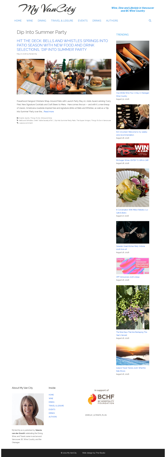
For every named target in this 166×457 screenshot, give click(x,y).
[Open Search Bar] (150, 20)
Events (21, 118)
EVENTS (83, 20)
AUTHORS (112, 20)
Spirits (27, 118)
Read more (49, 111)
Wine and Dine (46, 118)
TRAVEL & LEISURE (62, 20)
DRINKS (96, 20)
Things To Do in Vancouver (101, 120)
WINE (29, 20)
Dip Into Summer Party (63, 120)
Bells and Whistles (26, 120)
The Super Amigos (83, 120)
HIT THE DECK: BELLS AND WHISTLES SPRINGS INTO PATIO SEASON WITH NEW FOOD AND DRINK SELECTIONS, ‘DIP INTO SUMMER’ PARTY (62, 45)
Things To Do (35, 118)
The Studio (100, 453)
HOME (18, 20)
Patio (74, 120)
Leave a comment (26, 123)
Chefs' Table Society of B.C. (44, 120)
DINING (42, 20)
